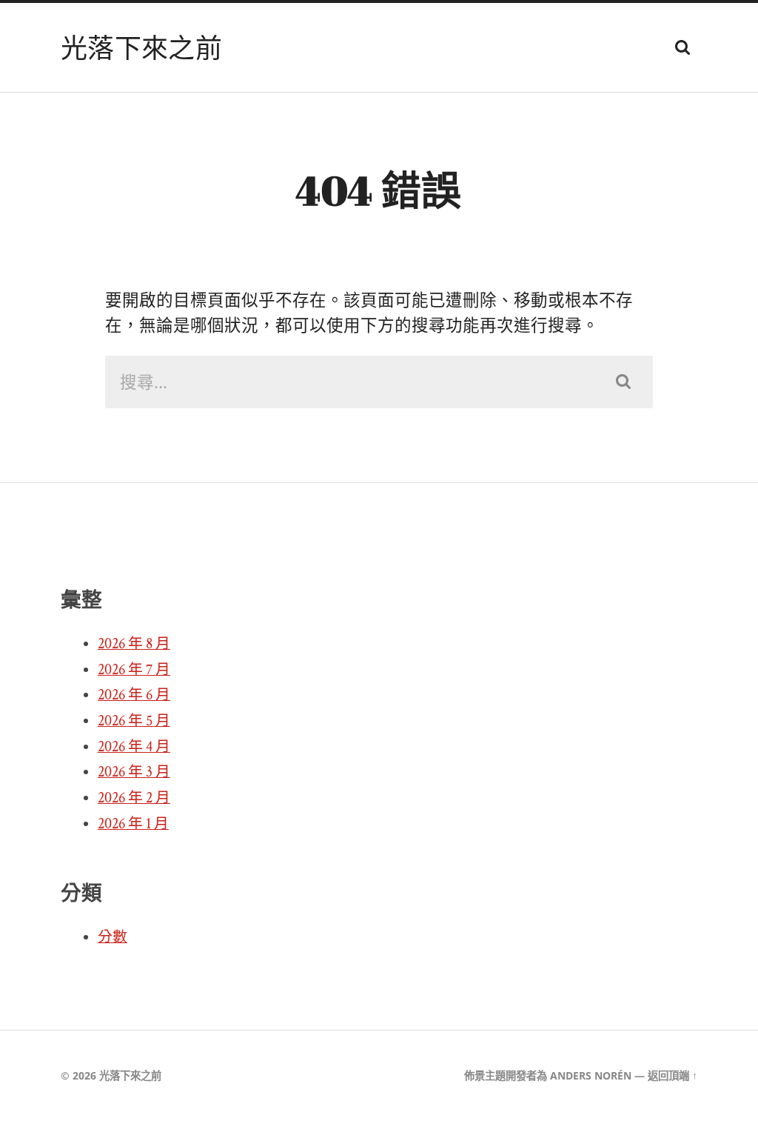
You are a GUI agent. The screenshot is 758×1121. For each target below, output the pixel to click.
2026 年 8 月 (134, 643)
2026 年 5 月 (134, 721)
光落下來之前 (141, 47)
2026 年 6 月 (134, 695)
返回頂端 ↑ (672, 1075)
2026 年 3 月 (134, 772)
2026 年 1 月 (133, 824)
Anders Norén (590, 1075)
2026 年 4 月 (134, 746)
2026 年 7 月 (134, 669)
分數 (112, 937)
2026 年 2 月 (134, 798)
